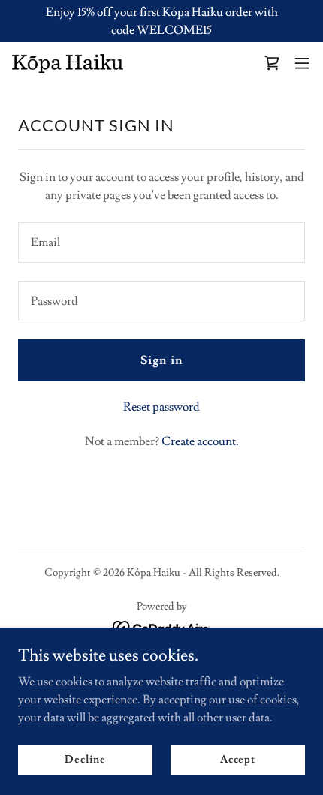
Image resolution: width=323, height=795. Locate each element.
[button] (272, 63)
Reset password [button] (161, 406)
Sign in (161, 360)
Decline (85, 759)
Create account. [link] (200, 441)
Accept (237, 759)
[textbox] (161, 242)
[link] (67, 63)
